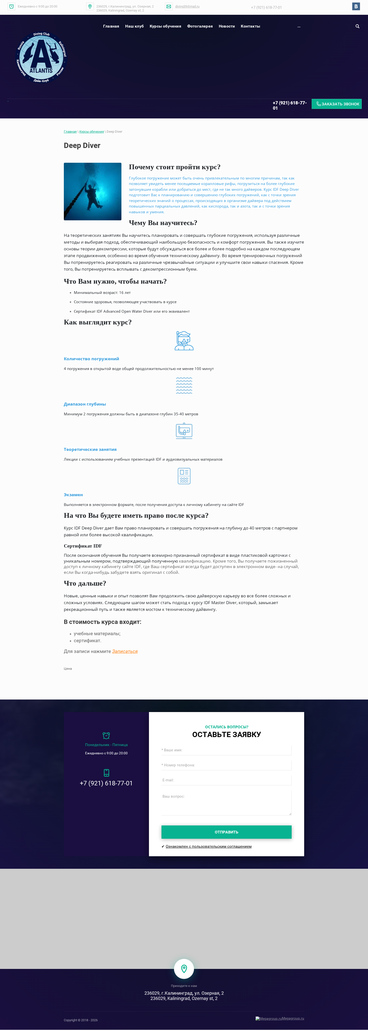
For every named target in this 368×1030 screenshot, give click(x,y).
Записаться (125, 651)
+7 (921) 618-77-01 (266, 7)
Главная (70, 131)
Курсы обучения (91, 131)
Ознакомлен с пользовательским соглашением (209, 846)
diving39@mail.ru (187, 6)
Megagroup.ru (293, 1018)
